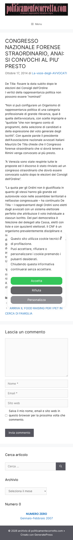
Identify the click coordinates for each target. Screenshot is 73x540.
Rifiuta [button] (36, 290)
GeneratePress (43, 534)
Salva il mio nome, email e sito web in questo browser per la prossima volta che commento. (37, 415)
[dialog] (36, 270)
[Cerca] (61, 466)
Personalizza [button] (37, 300)
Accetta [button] (36, 281)
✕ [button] (61, 237)
